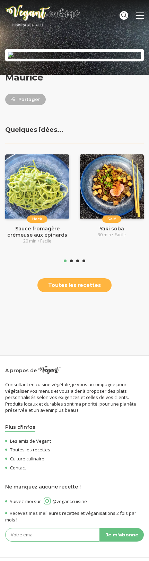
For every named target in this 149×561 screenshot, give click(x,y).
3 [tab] (77, 261)
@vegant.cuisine (69, 501)
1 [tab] (65, 261)
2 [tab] (71, 261)
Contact (18, 468)
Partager (29, 99)
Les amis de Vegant (30, 441)
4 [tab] (83, 261)
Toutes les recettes (74, 285)
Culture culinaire (27, 459)
